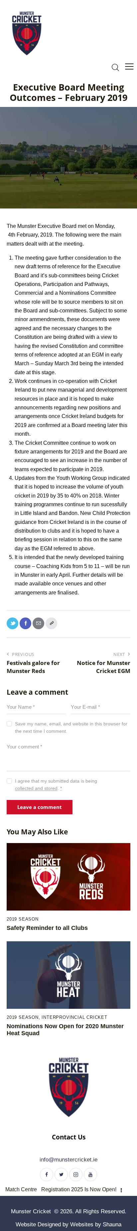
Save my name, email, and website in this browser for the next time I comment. (71, 727)
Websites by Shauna (95, 1224)
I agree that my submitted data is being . (56, 784)
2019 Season (23, 919)
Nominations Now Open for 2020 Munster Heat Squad (65, 1030)
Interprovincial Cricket (74, 1017)
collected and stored (36, 788)
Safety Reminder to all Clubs (47, 928)
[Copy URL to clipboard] (51, 623)
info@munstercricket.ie (68, 1159)
